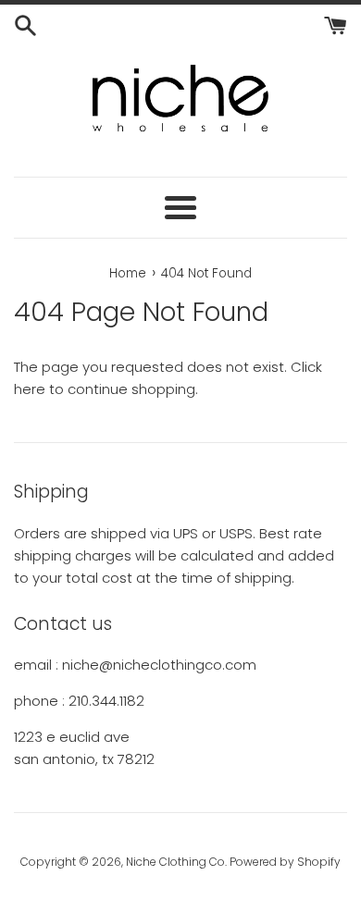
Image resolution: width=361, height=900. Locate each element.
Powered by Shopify (285, 861)
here (29, 389)
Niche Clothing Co (175, 861)
